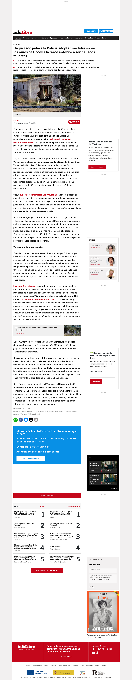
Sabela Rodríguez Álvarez (22, 562)
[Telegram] (107, 649)
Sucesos (16, 414)
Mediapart (78, 38)
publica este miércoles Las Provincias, (38, 195)
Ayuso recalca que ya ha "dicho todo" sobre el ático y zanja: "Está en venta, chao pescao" (25, 513)
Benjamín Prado (19, 527)
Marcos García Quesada (58, 562)
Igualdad (53, 38)
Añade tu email (96, 372)
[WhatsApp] (93, 649)
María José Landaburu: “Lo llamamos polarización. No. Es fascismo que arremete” (95, 467)
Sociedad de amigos (64, 665)
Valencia (24, 414)
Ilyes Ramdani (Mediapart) (58, 539)
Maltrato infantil (34, 414)
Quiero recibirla (97, 167)
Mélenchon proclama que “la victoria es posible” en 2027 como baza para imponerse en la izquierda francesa (62, 536)
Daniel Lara (17, 539)
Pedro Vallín (94, 275)
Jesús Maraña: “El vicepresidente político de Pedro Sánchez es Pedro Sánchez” (95, 479)
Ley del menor (39, 411)
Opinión (26, 38)
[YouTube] (93, 653)
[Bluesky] (99, 649)
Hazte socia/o (66, 657)
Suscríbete (91, 31)
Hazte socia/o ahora (30, 458)
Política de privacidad (87, 665)
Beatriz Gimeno (55, 549)
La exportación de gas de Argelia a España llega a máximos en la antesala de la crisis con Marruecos (26, 536)
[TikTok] (97, 653)
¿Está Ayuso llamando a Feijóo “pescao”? (25, 524)
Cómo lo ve (93, 458)
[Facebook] (96, 649)
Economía (35, 38)
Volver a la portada (47, 570)
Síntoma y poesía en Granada (96, 271)
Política (18, 38)
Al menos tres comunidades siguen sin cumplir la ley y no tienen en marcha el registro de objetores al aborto (25, 558)
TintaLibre (89, 38)
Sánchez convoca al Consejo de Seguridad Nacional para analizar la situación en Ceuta (25, 546)
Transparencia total (106, 34)
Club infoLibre (100, 38)
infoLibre (17, 517)
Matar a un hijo (55, 546)
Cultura (45, 38)
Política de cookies (100, 665)
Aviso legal (75, 665)
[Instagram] (111, 649)
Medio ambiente (66, 38)
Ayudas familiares (26, 411)
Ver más (92, 587)
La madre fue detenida (24, 286)
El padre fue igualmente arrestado (38, 299)
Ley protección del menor (55, 411)
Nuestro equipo (37, 665)
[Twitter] (103, 649)
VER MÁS (113, 488)
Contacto (28, 665)
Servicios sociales (71, 411)
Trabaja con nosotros (50, 665)
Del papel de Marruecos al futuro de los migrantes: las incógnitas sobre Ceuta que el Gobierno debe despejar (62, 558)
